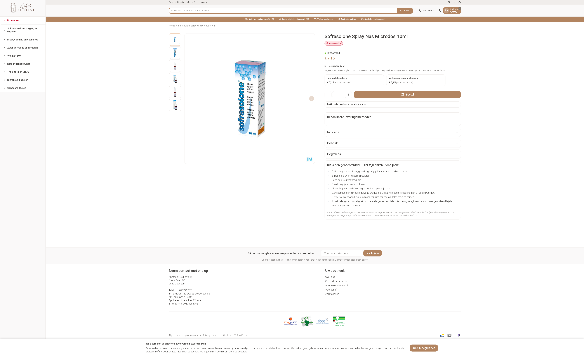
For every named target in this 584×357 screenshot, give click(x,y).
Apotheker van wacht (336, 285)
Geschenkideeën (176, 2)
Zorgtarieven (332, 294)
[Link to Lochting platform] (459, 335)
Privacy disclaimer (212, 335)
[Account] (439, 10)
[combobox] (283, 11)
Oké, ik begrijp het (424, 348)
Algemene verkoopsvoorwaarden (185, 335)
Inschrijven (373, 253)
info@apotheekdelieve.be (196, 293)
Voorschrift (331, 289)
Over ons (330, 276)
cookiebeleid (240, 351)
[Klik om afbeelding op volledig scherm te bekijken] (249, 98)
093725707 (185, 290)
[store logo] (22, 8)
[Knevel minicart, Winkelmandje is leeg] (446, 10)
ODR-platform (240, 335)
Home (172, 25)
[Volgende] (311, 98)
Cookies (227, 335)
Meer (202, 2)
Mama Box (192, 2)
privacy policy (360, 260)
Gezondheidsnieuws (336, 281)
